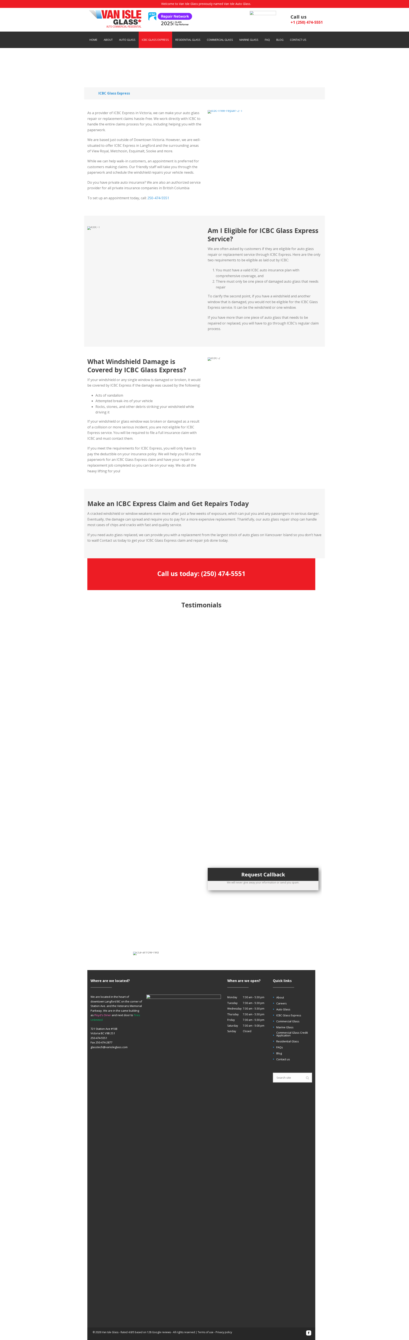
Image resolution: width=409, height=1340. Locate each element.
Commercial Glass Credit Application (292, 1034)
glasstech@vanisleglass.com (109, 1047)
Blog (280, 40)
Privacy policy (224, 1332)
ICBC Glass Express (155, 40)
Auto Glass (127, 40)
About (108, 40)
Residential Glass (187, 40)
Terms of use (205, 1332)
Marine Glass (248, 40)
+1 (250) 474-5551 (307, 22)
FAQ (267, 40)
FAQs (279, 1047)
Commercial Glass (220, 40)
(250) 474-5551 (223, 573)
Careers (281, 1003)
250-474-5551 (158, 198)
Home (93, 40)
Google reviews (161, 1332)
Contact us (298, 40)
